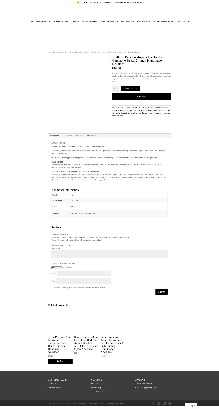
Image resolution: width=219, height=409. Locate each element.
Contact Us (52, 383)
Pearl (75, 21)
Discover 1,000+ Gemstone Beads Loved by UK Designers (102, 403)
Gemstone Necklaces (75, 52)
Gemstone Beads (42, 21)
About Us (94, 383)
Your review (56, 248)
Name (54, 273)
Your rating (55, 245)
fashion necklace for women (122, 110)
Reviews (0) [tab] (91, 135)
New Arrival (146, 21)
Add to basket (131, 88)
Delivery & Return (54, 388)
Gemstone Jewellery (89, 21)
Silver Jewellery (126, 21)
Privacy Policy (96, 388)
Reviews (51, 392)
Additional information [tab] (73, 135)
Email (53, 281)
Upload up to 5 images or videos (63, 263)
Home (31, 21)
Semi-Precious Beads (61, 21)
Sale (138, 21)
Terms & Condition (97, 392)
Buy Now (141, 96)
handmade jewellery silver (127, 113)
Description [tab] (54, 135)
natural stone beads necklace (148, 113)
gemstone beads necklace (142, 110)
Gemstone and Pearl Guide (163, 21)
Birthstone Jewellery (108, 21)
